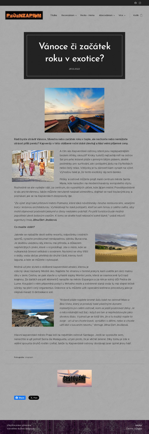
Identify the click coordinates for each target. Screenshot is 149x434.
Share (21, 398)
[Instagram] (140, 2)
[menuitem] (54, 15)
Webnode (30, 428)
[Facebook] (135, 2)
